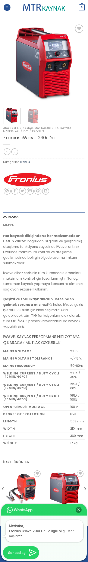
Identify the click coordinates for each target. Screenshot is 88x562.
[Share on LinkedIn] (45, 191)
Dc (25, 131)
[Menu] (7, 7)
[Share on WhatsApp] (7, 191)
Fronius (38, 131)
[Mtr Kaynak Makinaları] (44, 7)
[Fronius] (27, 180)
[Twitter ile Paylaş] (22, 191)
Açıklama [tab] (10, 216)
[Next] (78, 64)
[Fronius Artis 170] (22, 488)
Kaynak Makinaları (37, 128)
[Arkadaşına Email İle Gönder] (30, 191)
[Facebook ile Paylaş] (14, 191)
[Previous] (10, 64)
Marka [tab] (8, 225)
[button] (79, 510)
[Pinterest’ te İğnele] (37, 191)
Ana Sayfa (11, 128)
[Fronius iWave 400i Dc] (65, 488)
